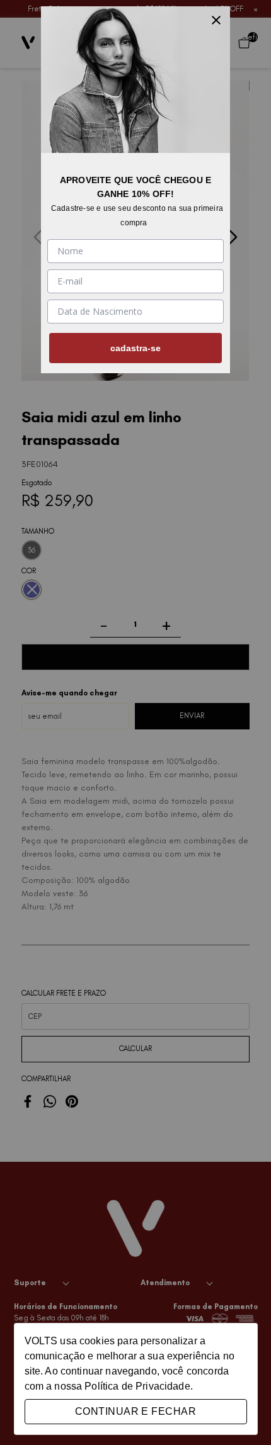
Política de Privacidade (137, 1386)
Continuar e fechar (135, 1411)
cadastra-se (135, 348)
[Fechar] (216, 20)
